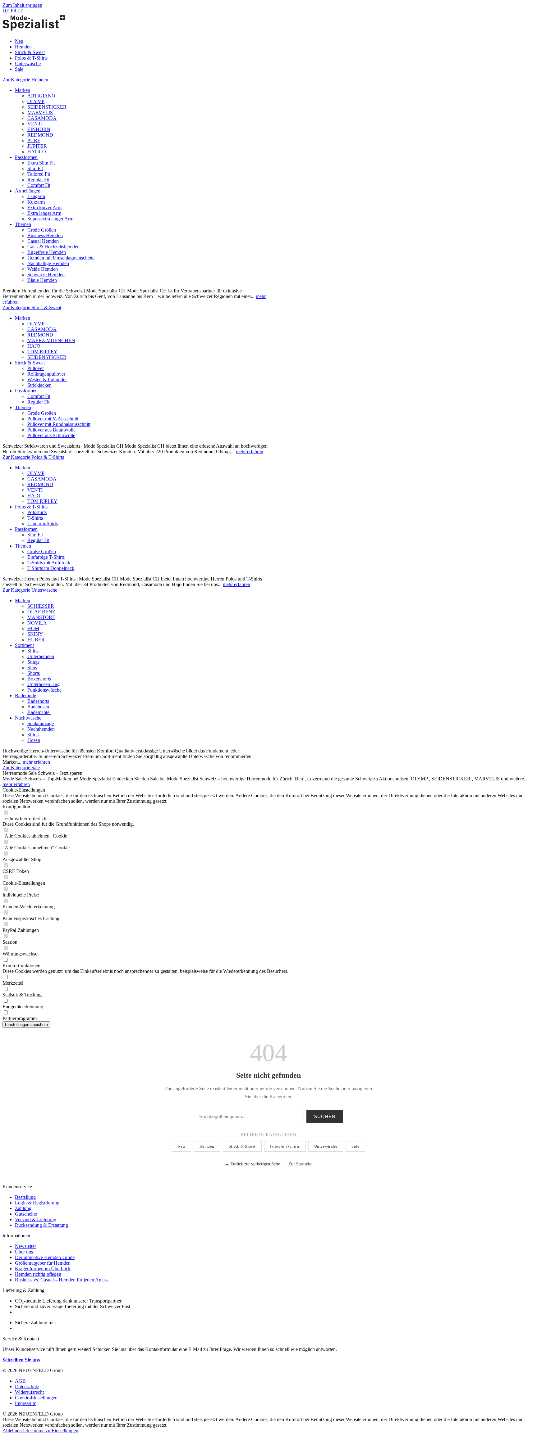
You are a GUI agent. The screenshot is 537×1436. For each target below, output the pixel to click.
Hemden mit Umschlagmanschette (60, 257)
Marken (22, 90)
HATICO (36, 151)
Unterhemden (40, 656)
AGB (20, 1381)
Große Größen (41, 230)
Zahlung (23, 1208)
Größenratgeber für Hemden (43, 1263)
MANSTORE (41, 617)
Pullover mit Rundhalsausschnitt (58, 424)
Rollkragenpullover (46, 374)
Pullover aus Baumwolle (51, 429)
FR (14, 10)
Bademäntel (39, 712)
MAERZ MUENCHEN (51, 340)
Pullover (35, 368)
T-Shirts (35, 518)
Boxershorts (39, 678)
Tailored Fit (38, 174)
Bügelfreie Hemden (46, 252)
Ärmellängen (27, 190)
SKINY (35, 634)
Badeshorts (38, 701)
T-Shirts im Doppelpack (50, 568)
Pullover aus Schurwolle (51, 435)
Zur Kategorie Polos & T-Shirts (33, 457)
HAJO (33, 346)
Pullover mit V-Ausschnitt (52, 418)
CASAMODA (42, 118)
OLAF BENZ (41, 611)
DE (5, 10)
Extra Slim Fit (41, 162)
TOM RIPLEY (42, 351)
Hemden (207, 1146)
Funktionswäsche (44, 690)
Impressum (25, 1403)
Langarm (36, 196)
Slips (32, 667)
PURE (33, 140)
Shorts (33, 673)
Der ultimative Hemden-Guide (45, 1257)
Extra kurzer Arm (44, 207)
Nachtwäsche (28, 717)
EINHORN (38, 129)
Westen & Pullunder (47, 379)
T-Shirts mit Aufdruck (48, 562)
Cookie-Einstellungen (36, 1397)
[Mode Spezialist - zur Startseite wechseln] (33, 30)
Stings (33, 662)
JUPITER (37, 146)
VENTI (35, 123)
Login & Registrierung (37, 1202)
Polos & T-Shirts (31, 506)
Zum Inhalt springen (22, 5)
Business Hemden (45, 235)
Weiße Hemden (42, 269)
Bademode (25, 695)
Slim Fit (35, 168)
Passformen (26, 157)
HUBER (36, 639)
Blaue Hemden (42, 280)
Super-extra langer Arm (50, 218)
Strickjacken (39, 385)
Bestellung (25, 1197)
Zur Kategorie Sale (21, 767)
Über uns (24, 1251)
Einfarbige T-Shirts (46, 557)
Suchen (325, 1116)
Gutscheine (26, 1214)
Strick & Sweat (30, 362)
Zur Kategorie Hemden (25, 79)
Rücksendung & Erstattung (41, 1225)
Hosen (33, 740)
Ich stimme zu (37, 1430)
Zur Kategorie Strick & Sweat (31, 307)
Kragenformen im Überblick (43, 1268)
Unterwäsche (325, 1146)
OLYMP (35, 101)
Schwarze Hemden (46, 274)
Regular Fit (38, 179)
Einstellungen (65, 1430)
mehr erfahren (249, 451)
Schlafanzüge (40, 723)
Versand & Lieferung (35, 1219)
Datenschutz (27, 1386)
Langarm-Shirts (42, 523)
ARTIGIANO (41, 95)
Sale (355, 1146)
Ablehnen (12, 1430)
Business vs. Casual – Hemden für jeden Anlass (61, 1279)
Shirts (33, 650)
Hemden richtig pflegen (38, 1274)
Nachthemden (41, 729)
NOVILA (37, 622)
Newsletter (25, 1246)
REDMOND (40, 135)
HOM (33, 628)
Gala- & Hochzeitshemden (53, 246)
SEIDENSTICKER (47, 107)
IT (20, 10)
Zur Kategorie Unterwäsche (29, 590)
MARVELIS (40, 112)
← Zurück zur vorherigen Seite (253, 1164)
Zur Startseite (300, 1164)
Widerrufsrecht (29, 1392)
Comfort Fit (38, 185)
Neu (181, 1146)
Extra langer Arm (44, 213)
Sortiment (24, 645)
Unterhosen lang (43, 684)
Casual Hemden (43, 241)
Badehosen (38, 706)
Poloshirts (37, 512)
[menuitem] (275, 41)
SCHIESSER (40, 606)
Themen (23, 224)
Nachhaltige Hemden (48, 263)
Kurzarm (36, 202)
